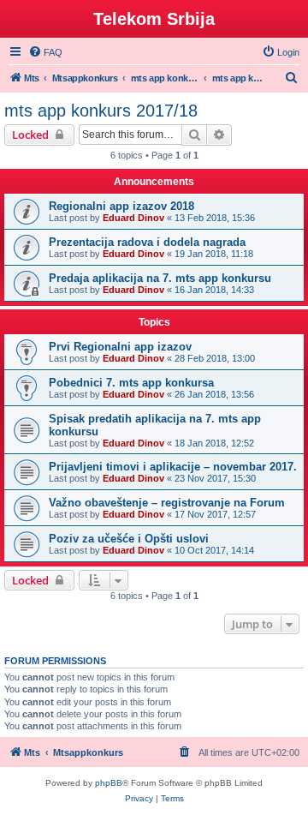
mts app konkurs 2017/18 (101, 110)
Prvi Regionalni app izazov (120, 346)
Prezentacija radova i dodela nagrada (147, 242)
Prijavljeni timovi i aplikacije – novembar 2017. (173, 466)
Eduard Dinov (133, 218)
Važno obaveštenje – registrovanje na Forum (167, 502)
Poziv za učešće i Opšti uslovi (129, 538)
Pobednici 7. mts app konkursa (131, 382)
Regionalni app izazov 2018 (121, 206)
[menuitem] (45, 52)
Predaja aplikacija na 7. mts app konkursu (160, 278)
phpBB (108, 783)
